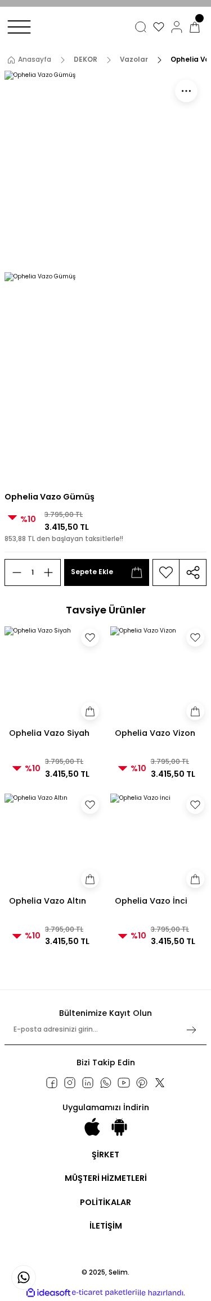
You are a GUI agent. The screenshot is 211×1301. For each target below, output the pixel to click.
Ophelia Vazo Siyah (49, 733)
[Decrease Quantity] (17, 572)
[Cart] (194, 27)
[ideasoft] (48, 1293)
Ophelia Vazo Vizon (155, 733)
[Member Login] (176, 27)
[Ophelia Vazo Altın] (53, 842)
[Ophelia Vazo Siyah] (53, 674)
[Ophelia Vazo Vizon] (158, 674)
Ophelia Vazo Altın (47, 900)
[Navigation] (19, 27)
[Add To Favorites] (165, 572)
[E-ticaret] (104, 1293)
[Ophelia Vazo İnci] (158, 842)
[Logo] (48, 37)
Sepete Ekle (92, 571)
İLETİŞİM (105, 1225)
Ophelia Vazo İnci (151, 900)
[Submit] (191, 1030)
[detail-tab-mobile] (186, 90)
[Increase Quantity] (48, 572)
